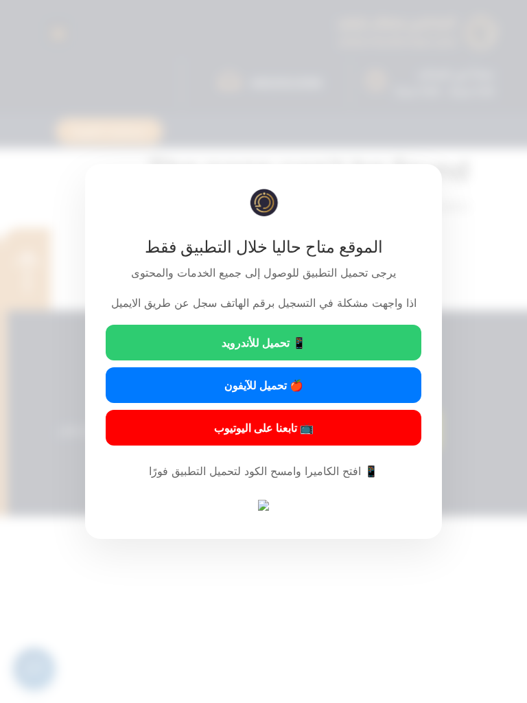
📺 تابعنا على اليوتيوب (264, 428)
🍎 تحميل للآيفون (263, 385)
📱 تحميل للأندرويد (264, 342)
